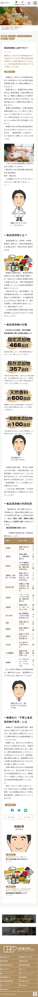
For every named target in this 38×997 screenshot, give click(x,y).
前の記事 (11, 817)
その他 (12, 38)
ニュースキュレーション (24, 36)
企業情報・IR (6, 977)
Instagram (5, 989)
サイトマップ (6, 985)
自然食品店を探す (7, 965)
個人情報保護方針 (7, 981)
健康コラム (5, 38)
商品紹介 (4, 36)
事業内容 (5, 961)
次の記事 (27, 817)
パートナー (12, 36)
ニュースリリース (7, 973)
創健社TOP (5, 957)
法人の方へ (5, 969)
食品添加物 (10, 805)
